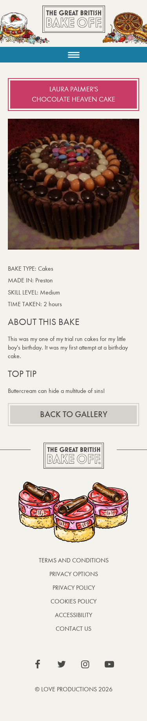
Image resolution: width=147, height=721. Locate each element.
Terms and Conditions (74, 560)
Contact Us (73, 628)
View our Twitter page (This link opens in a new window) (61, 664)
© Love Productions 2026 (74, 689)
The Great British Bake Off (73, 25)
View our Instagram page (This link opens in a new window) (85, 664)
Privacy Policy (74, 587)
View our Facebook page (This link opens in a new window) (37, 664)
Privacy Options (73, 574)
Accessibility (73, 615)
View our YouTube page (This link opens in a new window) (109, 664)
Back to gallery (73, 414)
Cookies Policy (73, 601)
